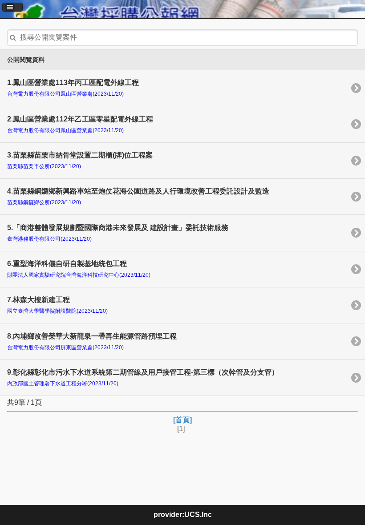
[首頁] (182, 420)
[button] (12, 7)
